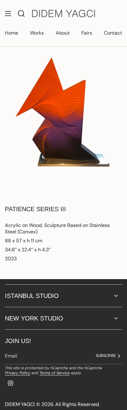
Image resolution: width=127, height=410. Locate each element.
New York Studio (34, 318)
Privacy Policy (17, 372)
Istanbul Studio (32, 295)
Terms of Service (54, 372)
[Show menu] (8, 14)
